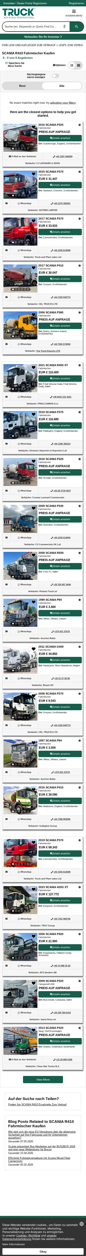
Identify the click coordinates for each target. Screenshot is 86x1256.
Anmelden (9, 3)
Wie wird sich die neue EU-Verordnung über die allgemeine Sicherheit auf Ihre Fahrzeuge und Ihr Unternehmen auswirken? (42, 1134)
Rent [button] (22, 85)
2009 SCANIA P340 (50, 505)
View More (43, 1079)
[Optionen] (80, 125)
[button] (59, 65)
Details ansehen (61, 138)
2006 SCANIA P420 (50, 934)
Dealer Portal (24, 3)
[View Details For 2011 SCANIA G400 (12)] (20, 660)
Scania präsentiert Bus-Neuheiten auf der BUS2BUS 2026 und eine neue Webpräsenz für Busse (41, 1148)
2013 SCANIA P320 (50, 1027)
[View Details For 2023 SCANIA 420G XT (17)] (20, 900)
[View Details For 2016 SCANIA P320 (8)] (20, 472)
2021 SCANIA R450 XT (53, 365)
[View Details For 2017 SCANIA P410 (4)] (20, 278)
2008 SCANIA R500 (51, 552)
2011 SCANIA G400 (51, 646)
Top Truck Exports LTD (48, 351)
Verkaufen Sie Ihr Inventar (41, 37)
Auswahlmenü (73, 15)
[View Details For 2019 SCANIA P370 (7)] (20, 425)
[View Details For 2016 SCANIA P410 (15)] (20, 800)
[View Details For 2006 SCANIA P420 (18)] (20, 947)
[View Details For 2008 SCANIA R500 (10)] (20, 566)
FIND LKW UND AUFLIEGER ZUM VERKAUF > (30, 45)
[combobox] (42, 26)
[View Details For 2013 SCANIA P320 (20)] (20, 1041)
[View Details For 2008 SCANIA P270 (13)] (20, 707)
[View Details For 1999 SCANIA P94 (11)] (20, 613)
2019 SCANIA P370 (50, 412)
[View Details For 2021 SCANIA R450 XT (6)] (20, 378)
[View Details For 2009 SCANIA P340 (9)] (20, 519)
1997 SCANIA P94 (50, 740)
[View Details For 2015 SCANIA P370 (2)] (20, 185)
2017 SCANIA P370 (50, 218)
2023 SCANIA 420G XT (53, 887)
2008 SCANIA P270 (50, 693)
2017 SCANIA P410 (50, 265)
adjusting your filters (63, 102)
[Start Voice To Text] (65, 26)
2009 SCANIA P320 (50, 981)
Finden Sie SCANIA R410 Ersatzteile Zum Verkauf (37, 1104)
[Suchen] (77, 26)
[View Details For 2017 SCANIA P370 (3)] (20, 232)
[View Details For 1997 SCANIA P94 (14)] (20, 753)
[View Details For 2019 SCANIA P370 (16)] (20, 853)
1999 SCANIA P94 (50, 599)
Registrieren (40, 3)
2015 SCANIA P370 (50, 171)
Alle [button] (61, 85)
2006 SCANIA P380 (50, 312)
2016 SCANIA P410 (50, 787)
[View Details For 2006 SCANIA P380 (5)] (20, 325)
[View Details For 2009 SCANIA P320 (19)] (20, 994)
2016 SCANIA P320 (50, 124)
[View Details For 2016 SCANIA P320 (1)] (20, 138)
